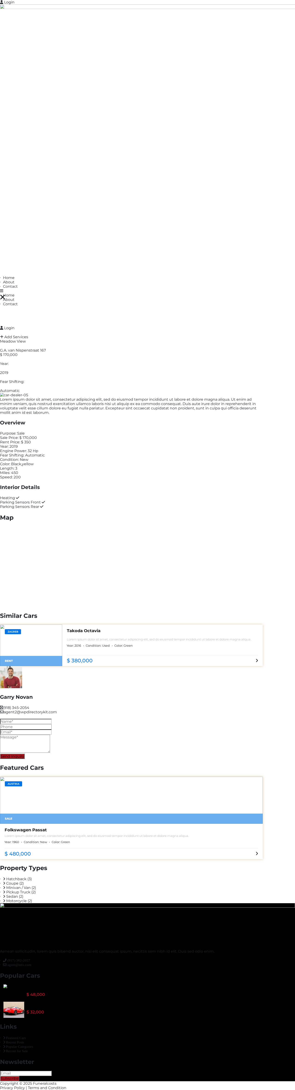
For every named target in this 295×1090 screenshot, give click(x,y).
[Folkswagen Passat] (131, 800)
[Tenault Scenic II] (13, 1010)
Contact (10, 286)
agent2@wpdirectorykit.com (30, 712)
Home (9, 277)
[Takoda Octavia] (31, 645)
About (9, 282)
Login (9, 2)
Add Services (15, 337)
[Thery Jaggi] (5, 986)
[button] (1, 291)
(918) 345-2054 (16, 707)
